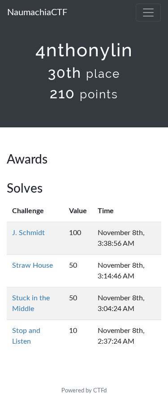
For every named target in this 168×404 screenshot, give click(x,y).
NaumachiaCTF (37, 12)
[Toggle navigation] (148, 12)
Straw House (32, 265)
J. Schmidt (28, 232)
